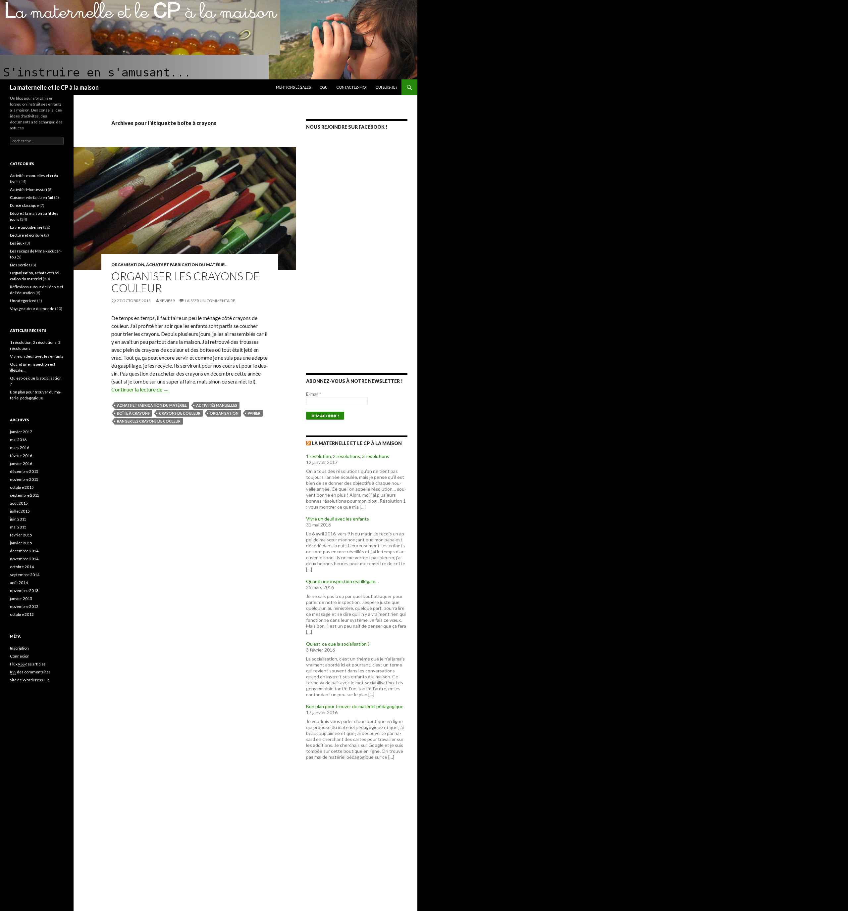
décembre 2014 (24, 550)
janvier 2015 (21, 542)
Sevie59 (167, 300)
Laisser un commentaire (210, 300)
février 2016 (21, 455)
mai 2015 (18, 526)
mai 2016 (18, 439)
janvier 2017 (21, 431)
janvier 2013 (21, 598)
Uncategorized (23, 300)
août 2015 (19, 503)
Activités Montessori (28, 189)
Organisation (224, 413)
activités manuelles (216, 405)
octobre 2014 (22, 566)
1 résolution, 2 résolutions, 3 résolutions (347, 456)
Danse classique (24, 205)
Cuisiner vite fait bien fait (31, 197)
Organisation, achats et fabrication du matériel (169, 264)
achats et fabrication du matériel (152, 405)
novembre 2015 (24, 479)
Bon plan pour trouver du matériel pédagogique (354, 706)
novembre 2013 (24, 590)
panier (254, 413)
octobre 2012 (22, 614)
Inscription (19, 648)
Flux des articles (28, 663)
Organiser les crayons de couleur (185, 282)
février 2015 (21, 534)
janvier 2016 (21, 463)
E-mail (313, 394)
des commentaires (30, 671)
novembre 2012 (24, 606)
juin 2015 (18, 519)
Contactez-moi (351, 87)
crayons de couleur (179, 413)
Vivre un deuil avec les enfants (337, 519)
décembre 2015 (24, 471)
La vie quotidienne (26, 227)
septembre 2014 (24, 574)
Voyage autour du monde (32, 308)
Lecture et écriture (26, 235)
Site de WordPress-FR (29, 679)
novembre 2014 (24, 558)
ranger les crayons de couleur (149, 421)
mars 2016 (19, 447)
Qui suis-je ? (386, 87)
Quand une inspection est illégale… (342, 581)
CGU (323, 87)
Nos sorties (20, 264)
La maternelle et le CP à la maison (54, 87)
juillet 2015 (20, 511)
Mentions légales (293, 87)
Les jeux (17, 243)
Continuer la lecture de (140, 389)
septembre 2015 (24, 495)
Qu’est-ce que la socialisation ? (338, 644)
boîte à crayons (133, 413)
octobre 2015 (22, 487)
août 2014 (19, 582)
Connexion (19, 656)
